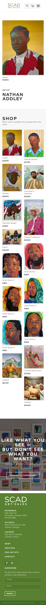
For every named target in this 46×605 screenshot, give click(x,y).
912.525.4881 (10, 518)
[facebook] (7, 563)
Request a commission (23, 475)
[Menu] (38, 6)
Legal (42, 602)
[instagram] (12, 563)
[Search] (27, 6)
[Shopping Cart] (32, 6)
